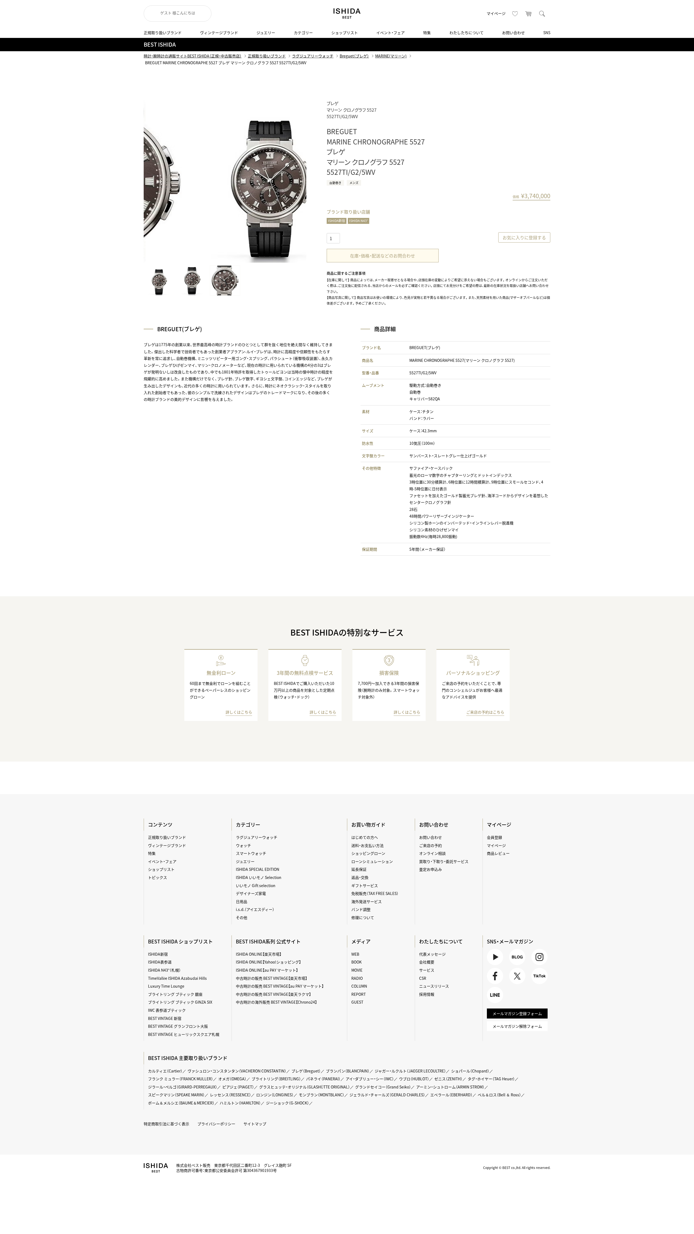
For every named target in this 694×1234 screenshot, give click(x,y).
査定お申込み (430, 869)
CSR (422, 978)
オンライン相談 (432, 853)
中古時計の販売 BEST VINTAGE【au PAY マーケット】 (280, 986)
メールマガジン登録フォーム (517, 1013)
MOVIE (356, 970)
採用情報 (426, 994)
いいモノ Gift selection (255, 885)
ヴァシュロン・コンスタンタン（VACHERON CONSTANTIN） (237, 1071)
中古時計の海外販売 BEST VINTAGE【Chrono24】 (276, 1002)
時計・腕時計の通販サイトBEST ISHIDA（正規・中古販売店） (193, 56)
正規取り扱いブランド (163, 32)
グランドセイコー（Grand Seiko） (383, 1087)
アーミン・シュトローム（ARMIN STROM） (450, 1087)
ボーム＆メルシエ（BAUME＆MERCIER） (181, 1103)
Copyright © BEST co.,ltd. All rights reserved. (516, 1167)
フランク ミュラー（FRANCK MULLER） (180, 1078)
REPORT (358, 994)
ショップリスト (344, 32)
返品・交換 (359, 877)
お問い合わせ (513, 32)
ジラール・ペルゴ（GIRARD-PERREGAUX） (182, 1087)
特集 (427, 32)
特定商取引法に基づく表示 (166, 1123)
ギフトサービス (364, 885)
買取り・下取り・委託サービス (443, 861)
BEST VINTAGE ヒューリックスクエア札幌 (183, 1034)
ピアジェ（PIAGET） (238, 1087)
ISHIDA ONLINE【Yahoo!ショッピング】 (268, 962)
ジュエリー (265, 32)
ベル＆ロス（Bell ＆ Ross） (499, 1094)
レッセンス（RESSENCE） (230, 1094)
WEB (355, 954)
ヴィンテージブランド (219, 32)
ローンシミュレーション (372, 861)
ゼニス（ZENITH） (448, 1078)
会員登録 (494, 837)
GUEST (357, 1002)
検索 (542, 13)
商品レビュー (498, 853)
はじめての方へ (364, 837)
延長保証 (359, 869)
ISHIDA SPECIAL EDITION (257, 869)
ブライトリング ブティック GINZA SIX (180, 1002)
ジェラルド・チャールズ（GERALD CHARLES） (387, 1094)
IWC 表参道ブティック (167, 1010)
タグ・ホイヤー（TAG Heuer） (491, 1078)
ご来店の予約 (430, 845)
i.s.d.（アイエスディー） (255, 909)
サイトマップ (254, 1123)
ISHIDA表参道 (160, 962)
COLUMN (359, 986)
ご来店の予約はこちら (485, 712)
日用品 (241, 901)
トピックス (157, 877)
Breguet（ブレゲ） (354, 56)
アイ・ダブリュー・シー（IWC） (370, 1078)
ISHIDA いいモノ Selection (258, 877)
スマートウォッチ (251, 853)
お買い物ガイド (368, 824)
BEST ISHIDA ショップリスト (180, 941)
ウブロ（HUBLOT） (414, 1078)
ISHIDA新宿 (336, 220)
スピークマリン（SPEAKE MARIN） (176, 1094)
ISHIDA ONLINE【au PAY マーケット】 (267, 970)
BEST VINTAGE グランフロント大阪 (178, 1026)
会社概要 (426, 962)
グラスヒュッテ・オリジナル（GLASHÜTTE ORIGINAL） (304, 1087)
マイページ (496, 13)
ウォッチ (243, 845)
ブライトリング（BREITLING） (276, 1078)
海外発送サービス (366, 901)
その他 (241, 917)
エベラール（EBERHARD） (451, 1094)
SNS (546, 32)
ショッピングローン (368, 853)
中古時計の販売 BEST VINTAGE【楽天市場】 (271, 978)
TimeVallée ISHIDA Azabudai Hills (177, 978)
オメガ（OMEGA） (232, 1078)
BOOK (356, 962)
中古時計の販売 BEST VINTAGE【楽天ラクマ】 (273, 994)
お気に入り (515, 13)
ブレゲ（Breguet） (306, 1071)
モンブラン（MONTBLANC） (321, 1094)
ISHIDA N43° (358, 220)
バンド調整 (361, 909)
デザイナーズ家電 (251, 893)
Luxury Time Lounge (166, 986)
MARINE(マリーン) (391, 56)
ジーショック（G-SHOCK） (287, 1103)
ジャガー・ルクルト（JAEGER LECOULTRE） (410, 1071)
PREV (156, 181)
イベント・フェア (390, 32)
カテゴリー (303, 32)
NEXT (294, 181)
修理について (362, 917)
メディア (361, 941)
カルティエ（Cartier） (165, 1071)
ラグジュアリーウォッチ (312, 56)
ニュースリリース (434, 986)
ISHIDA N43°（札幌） (164, 970)
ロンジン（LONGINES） (275, 1094)
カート (529, 13)
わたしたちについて (466, 32)
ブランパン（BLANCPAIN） (348, 1071)
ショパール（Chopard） (470, 1071)
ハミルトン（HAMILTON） (240, 1103)
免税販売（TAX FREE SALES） (375, 893)
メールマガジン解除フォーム (517, 1026)
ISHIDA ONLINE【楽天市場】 (258, 954)
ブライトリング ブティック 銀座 (175, 994)
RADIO (357, 978)
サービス (426, 970)
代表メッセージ (432, 954)
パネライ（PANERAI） (323, 1078)
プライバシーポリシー (216, 1123)
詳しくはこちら (239, 712)
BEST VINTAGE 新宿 (164, 1018)
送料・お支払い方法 (367, 845)
